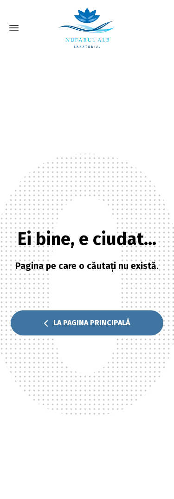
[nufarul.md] (87, 28)
